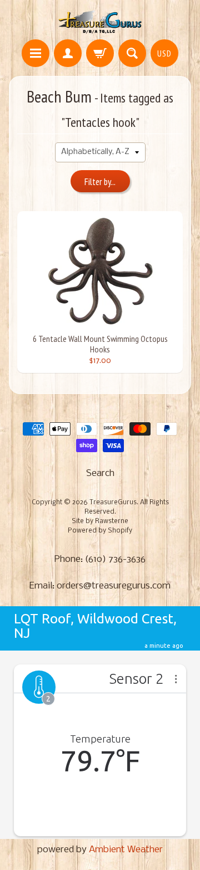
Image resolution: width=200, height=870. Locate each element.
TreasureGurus (113, 502)
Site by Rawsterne (100, 521)
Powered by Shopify (100, 531)
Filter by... (100, 182)
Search (100, 473)
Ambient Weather (126, 850)
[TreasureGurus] (100, 21)
